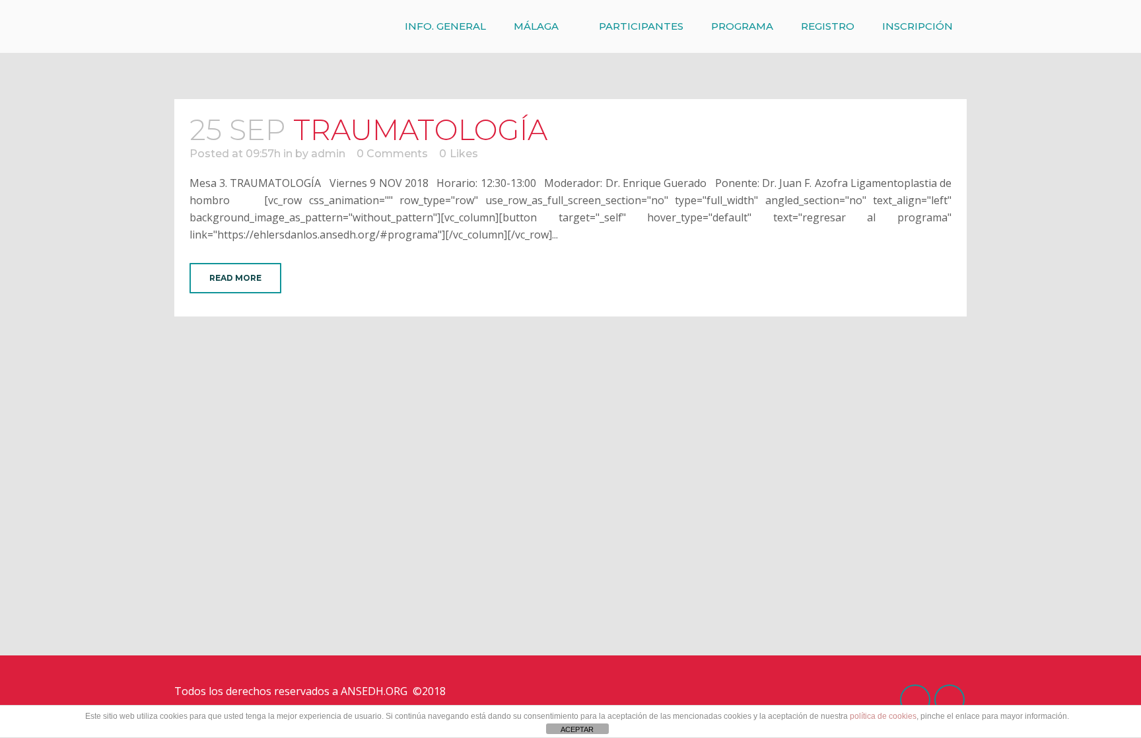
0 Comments (392, 153)
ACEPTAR (577, 729)
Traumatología (420, 129)
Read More (235, 278)
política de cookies (883, 716)
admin (328, 153)
